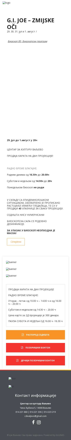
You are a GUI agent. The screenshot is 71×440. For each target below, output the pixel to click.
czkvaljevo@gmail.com (35, 416)
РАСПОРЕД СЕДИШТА (37, 334)
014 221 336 (36, 412)
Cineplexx (16, 241)
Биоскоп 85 (14, 41)
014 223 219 (50, 412)
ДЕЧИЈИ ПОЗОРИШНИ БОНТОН (38, 360)
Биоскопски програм (34, 41)
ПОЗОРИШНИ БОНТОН (38, 347)
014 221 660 (21, 412)
